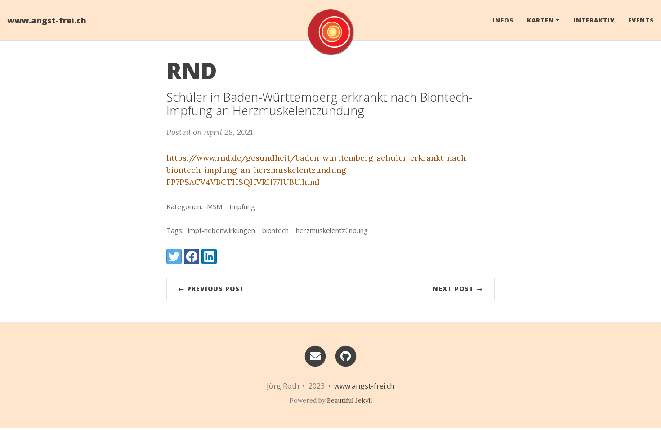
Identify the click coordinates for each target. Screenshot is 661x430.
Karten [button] (540, 20)
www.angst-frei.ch (46, 20)
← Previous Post (211, 288)
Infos (503, 20)
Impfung (242, 206)
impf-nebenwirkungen (221, 230)
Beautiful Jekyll (349, 400)
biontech (275, 230)
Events (641, 20)
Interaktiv (594, 20)
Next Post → (458, 288)
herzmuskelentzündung (332, 230)
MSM (214, 206)
